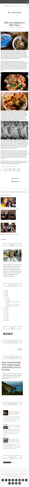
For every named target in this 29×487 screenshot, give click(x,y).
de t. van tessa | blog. (20, 474)
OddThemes (18, 476)
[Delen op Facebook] (6, 170)
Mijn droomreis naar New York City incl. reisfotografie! (15, 426)
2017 (6, 314)
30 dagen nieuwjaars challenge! (12, 306)
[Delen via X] (10, 170)
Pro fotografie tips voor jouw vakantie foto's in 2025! (11, 366)
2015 (6, 317)
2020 (6, 309)
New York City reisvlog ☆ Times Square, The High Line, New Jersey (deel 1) (14, 440)
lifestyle (15, 166)
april (7, 298)
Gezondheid (9, 166)
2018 (6, 312)
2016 (6, 315)
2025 (6, 292)
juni (7, 297)
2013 (6, 320)
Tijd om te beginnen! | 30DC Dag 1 (12, 304)
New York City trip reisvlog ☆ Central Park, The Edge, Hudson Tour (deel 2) (15, 413)
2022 (6, 295)
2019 (6, 310)
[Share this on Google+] (14, 170)
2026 (6, 290)
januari (7, 300)
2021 (6, 307)
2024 (6, 293)
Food (4, 166)
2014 (6, 318)
